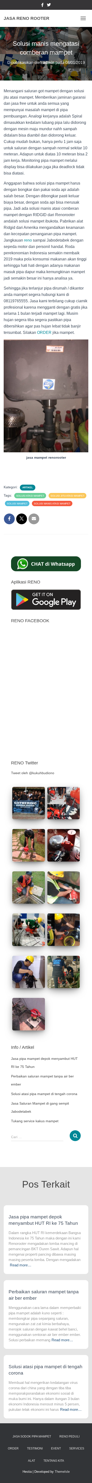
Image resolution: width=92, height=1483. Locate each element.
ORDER (44, 332)
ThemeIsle (62, 1471)
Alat (31, 1460)
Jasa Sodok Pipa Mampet (32, 1436)
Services (76, 1448)
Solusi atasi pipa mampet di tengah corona (44, 1094)
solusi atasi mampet (30, 495)
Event (56, 1448)
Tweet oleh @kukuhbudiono (32, 773)
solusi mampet (17, 503)
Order (13, 1448)
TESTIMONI (35, 1448)
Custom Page (42, 5)
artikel (27, 487)
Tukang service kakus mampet (34, 1121)
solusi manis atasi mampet (52, 503)
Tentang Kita (53, 1460)
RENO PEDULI (69, 1436)
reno (28, 240)
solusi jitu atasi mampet (67, 495)
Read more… (20, 1265)
